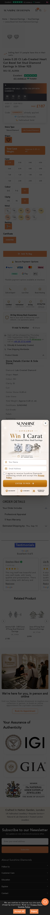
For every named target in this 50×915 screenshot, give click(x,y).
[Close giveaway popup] (45, 423)
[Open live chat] (45, 901)
